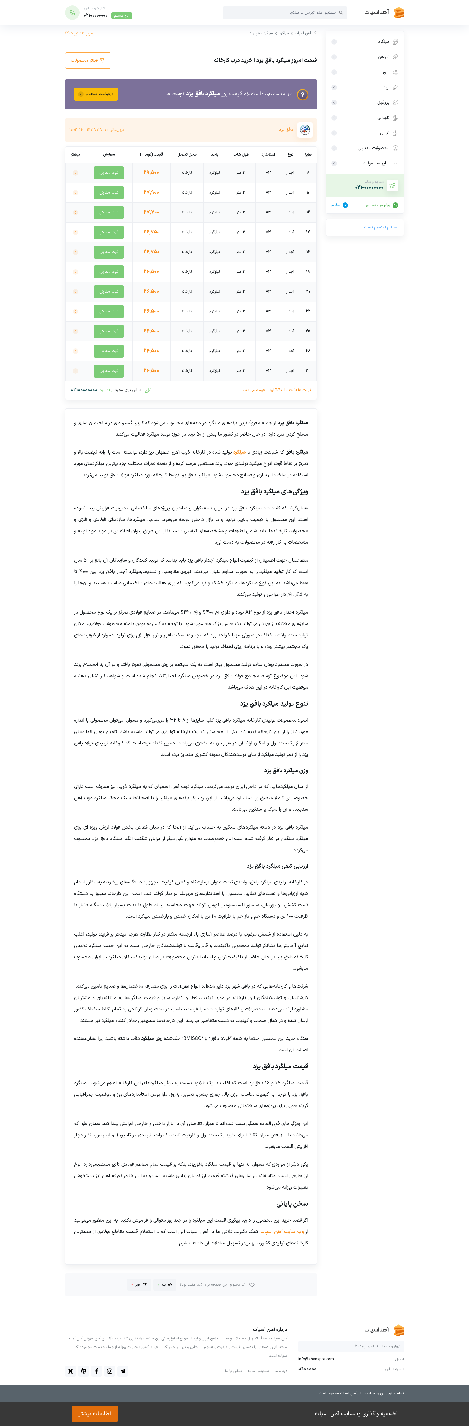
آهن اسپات (303, 33)
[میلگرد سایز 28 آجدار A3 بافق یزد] (75, 351)
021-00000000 (369, 187)
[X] (70, 1371)
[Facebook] (96, 1371)
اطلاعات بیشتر (94, 1414)
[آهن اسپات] (375, 12)
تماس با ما (233, 1371)
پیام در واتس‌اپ (378, 205)
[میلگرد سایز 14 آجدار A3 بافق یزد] (75, 232)
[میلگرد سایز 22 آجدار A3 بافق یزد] (75, 311)
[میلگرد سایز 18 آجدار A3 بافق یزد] (75, 272)
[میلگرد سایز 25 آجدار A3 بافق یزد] (75, 331)
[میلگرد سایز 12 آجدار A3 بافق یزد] (75, 212)
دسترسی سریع (258, 1371)
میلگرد (284, 33)
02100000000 (84, 390)
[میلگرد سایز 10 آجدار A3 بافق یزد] (75, 192)
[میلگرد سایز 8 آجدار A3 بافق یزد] (75, 173)
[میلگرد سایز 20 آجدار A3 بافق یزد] (75, 291)
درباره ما (281, 1371)
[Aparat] (83, 1371)
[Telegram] (122, 1371)
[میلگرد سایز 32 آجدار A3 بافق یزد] (75, 371)
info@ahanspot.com (316, 1359)
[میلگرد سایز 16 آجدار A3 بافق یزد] (75, 252)
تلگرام (335, 205)
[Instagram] (109, 1371)
